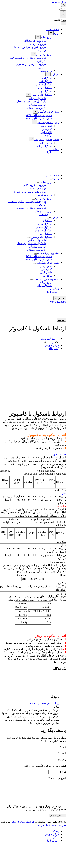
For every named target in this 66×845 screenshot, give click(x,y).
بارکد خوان (46, 275)
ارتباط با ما (53, 291)
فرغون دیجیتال (37, 246)
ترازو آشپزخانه (37, 188)
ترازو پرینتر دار (44, 198)
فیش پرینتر (46, 266)
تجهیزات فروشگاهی (48, 262)
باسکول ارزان (44, 285)
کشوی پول (46, 269)
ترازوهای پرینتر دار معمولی (31, 207)
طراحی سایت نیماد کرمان (51, 825)
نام (63, 746)
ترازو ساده (46, 182)
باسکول (55, 217)
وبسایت (61, 759)
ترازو (56, 178)
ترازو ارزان (46, 282)
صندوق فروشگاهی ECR (38, 259)
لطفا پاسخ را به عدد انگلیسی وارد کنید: (44, 765)
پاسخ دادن (33, 703)
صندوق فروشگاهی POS (39, 256)
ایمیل (62, 753)
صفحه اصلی (52, 175)
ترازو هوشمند (45, 194)
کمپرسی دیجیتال (36, 249)
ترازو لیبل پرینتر (43, 211)
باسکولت (47, 220)
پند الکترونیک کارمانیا (23, 821)
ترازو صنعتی (45, 214)
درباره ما (54, 288)
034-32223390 (58, 301)
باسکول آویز (45, 233)
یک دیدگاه (54, 348)
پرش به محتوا (58, 1)
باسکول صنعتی (44, 227)
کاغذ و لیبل (46, 272)
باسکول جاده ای (43, 230)
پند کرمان (53, 837)
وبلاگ (56, 831)
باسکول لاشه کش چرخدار (31, 243)
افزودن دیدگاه (57, 778)
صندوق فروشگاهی (48, 253)
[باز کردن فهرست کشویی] (51, 179)
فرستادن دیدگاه (57, 815)
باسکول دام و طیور (41, 236)
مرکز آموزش (51, 345)
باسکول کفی (45, 224)
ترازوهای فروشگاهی (34, 185)
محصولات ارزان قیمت (46, 278)
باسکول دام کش (36, 240)
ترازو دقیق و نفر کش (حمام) (30, 191)
